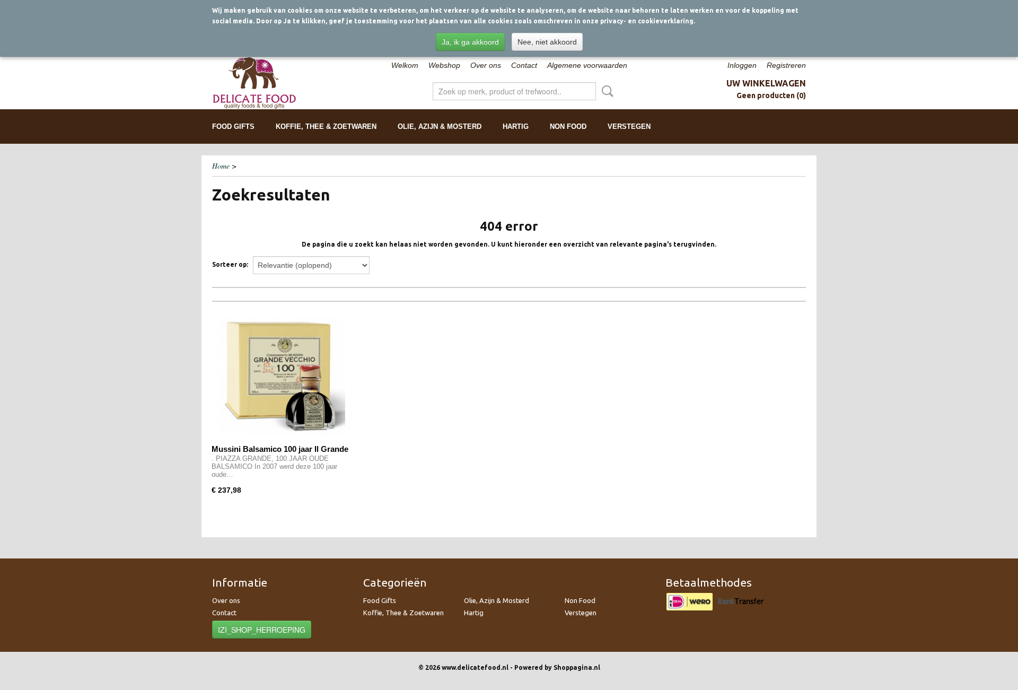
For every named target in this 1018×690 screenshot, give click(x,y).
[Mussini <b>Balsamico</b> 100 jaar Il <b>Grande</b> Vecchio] (281, 376)
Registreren (786, 65)
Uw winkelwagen (766, 83)
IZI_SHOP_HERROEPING (261, 629)
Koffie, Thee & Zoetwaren (326, 126)
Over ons (485, 65)
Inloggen (742, 65)
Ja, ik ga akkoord (470, 42)
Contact (524, 65)
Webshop (444, 65)
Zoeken (605, 91)
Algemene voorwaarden (587, 65)
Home (221, 166)
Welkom (404, 65)
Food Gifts (233, 126)
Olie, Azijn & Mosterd (439, 126)
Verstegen (629, 126)
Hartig (516, 126)
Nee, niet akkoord (547, 42)
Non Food (568, 126)
